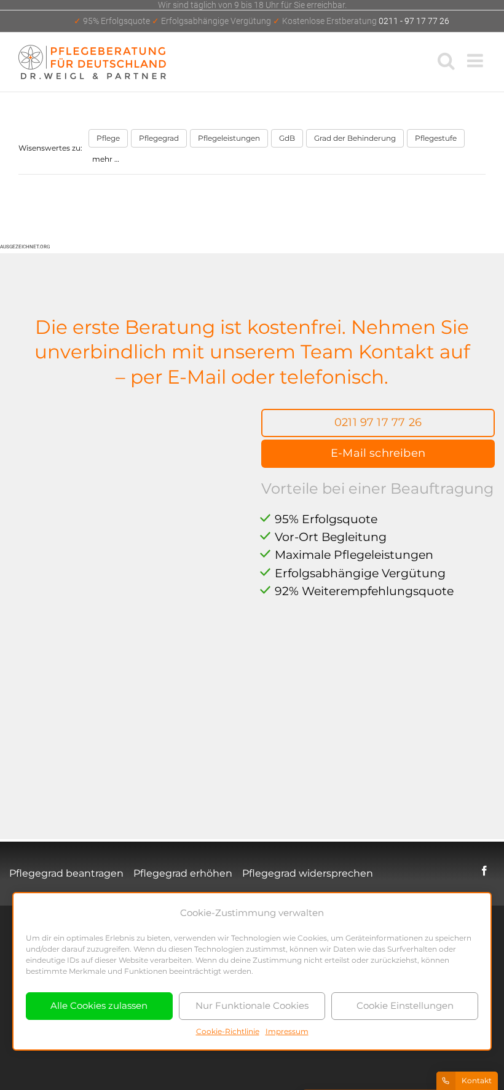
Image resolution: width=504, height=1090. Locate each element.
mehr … (105, 159)
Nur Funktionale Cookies (252, 1005)
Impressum (287, 1031)
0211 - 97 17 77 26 (261, 21)
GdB (287, 138)
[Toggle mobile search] (446, 60)
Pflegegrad (159, 138)
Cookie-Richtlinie (227, 1031)
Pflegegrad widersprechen (307, 873)
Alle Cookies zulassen (99, 1005)
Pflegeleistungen (229, 138)
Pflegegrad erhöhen (182, 873)
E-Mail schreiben (378, 453)
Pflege (108, 138)
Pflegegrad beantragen (66, 873)
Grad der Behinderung (355, 138)
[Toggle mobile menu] (476, 60)
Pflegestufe (436, 138)
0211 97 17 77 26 (378, 422)
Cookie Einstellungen (405, 1005)
